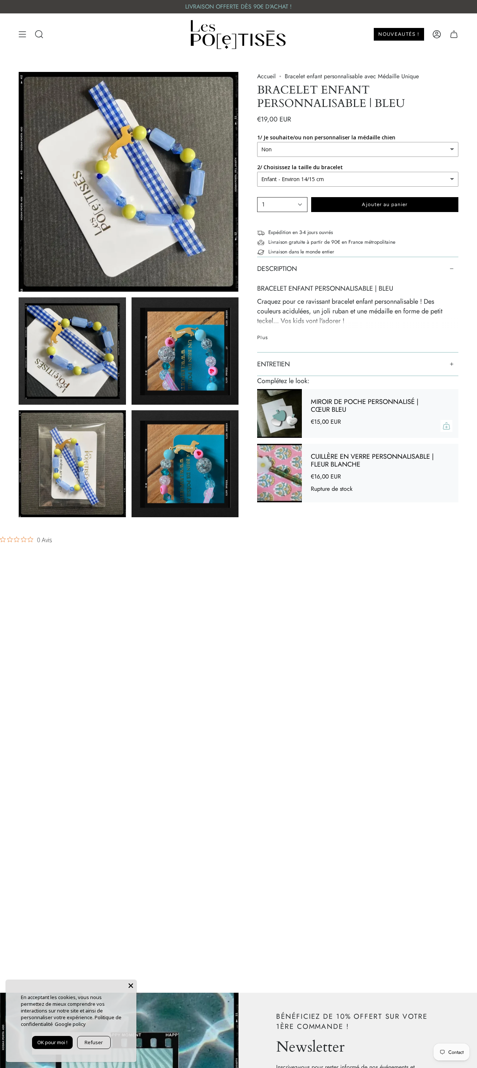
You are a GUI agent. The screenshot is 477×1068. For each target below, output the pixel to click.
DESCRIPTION (277, 269)
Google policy (70, 1024)
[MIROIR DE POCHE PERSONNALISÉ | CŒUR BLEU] (279, 413)
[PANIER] (453, 34)
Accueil (266, 76)
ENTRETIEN (273, 364)
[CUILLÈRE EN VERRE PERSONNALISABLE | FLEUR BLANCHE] (279, 473)
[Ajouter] (446, 426)
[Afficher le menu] (22, 34)
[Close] (131, 985)
